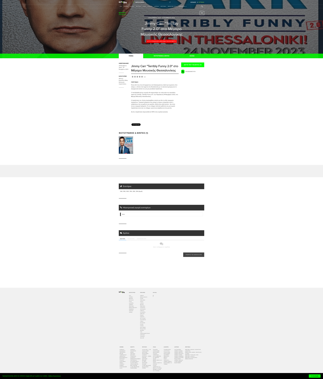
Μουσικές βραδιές (144, 359)
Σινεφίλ (122, 365)
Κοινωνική (122, 350)
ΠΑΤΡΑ (141, 298)
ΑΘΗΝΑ (142, 295)
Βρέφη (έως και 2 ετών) (157, 361)
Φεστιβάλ (163, 6)
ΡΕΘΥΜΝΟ (142, 306)
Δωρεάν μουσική (178, 353)
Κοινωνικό (133, 350)
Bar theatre (133, 365)
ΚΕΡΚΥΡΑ (142, 313)
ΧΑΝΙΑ (141, 301)
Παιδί (144, 6)
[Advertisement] (205, 117)
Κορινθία (142, 334)
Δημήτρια (187, 350)
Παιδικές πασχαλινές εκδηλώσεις (156, 351)
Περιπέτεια (122, 352)
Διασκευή (132, 357)
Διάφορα (150, 6)
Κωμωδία (121, 80)
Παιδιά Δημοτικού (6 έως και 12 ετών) (157, 367)
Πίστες (144, 368)
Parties (144, 357)
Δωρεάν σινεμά (178, 350)
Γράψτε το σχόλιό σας (194, 254)
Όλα (121, 6)
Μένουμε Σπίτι (172, 6)
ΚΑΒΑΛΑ (142, 310)
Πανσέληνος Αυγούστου (167, 350)
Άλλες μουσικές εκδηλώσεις (146, 366)
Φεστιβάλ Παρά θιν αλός (191, 354)
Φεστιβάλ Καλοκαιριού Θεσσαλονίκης (191, 358)
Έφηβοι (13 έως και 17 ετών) (157, 370)
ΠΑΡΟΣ (141, 325)
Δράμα (132, 352)
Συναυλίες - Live (146, 349)
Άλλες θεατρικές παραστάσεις (123, 82)
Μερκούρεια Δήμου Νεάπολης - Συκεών (193, 353)
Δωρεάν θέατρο (178, 352)
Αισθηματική (123, 354)
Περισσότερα (181, 6)
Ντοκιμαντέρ (123, 366)
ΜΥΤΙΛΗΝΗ (143, 318)
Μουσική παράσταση (133, 355)
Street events (168, 361)
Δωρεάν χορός (178, 354)
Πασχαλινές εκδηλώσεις (167, 353)
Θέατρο (132, 6)
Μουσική (138, 6)
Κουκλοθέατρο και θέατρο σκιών (157, 357)
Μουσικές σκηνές (144, 363)
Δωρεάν (156, 6)
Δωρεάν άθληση (178, 360)
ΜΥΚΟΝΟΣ (142, 322)
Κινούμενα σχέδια (123, 362)
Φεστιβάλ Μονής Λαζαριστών (193, 349)
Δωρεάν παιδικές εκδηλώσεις (178, 358)
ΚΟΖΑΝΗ (142, 316)
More (123, 214)
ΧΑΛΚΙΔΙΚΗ (143, 309)
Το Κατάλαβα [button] (314, 376)
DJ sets (144, 361)
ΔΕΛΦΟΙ (142, 330)
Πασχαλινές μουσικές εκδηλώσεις (145, 352)
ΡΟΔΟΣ (141, 315)
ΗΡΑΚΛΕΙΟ (142, 300)
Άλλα (121, 368)
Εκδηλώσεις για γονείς (168, 363)
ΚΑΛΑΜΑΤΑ (142, 312)
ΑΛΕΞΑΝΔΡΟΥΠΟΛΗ (145, 333)
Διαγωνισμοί (177, 349)
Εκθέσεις (131, 309)
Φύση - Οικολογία (166, 359)
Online (142, 337)
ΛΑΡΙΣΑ (142, 303)
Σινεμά (126, 6)
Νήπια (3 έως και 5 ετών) (157, 363)
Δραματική (122, 356)
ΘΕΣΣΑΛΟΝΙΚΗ (143, 297)
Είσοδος (193, 2)
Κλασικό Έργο (134, 362)
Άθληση (131, 310)
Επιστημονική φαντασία (123, 358)
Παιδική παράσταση (156, 354)
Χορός (130, 312)
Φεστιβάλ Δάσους (189, 356)
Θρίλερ (121, 353)
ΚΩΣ (141, 331)
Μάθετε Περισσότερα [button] (54, 376)
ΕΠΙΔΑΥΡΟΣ (143, 328)
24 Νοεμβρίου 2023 (154, 17)
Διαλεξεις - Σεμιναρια (167, 355)
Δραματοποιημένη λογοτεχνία (135, 359)
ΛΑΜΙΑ (141, 321)
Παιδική (122, 360)
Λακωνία (142, 336)
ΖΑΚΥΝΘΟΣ (143, 327)
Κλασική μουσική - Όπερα (146, 355)
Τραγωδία (132, 353)
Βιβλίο (165, 357)
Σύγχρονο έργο (134, 361)
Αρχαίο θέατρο (134, 364)
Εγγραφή (201, 2)
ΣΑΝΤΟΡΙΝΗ (143, 319)
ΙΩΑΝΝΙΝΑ (142, 307)
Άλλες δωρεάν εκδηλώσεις (178, 362)
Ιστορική (122, 364)
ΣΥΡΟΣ (141, 324)
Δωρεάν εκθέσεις (178, 356)
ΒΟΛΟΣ (142, 304)
